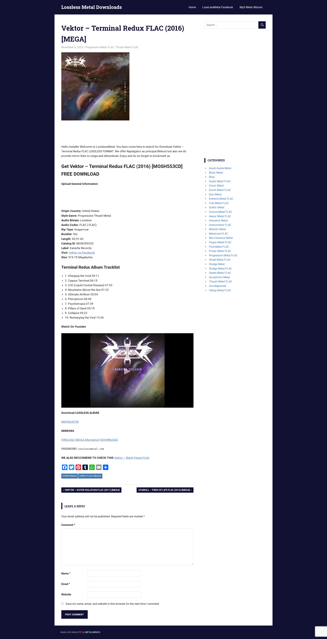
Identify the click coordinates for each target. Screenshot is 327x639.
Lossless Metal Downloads (91, 7)
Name (66, 573)
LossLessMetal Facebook (217, 7)
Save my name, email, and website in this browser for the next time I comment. (113, 603)
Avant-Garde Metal (220, 168)
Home (192, 7)
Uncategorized (217, 286)
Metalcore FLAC (218, 233)
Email (65, 584)
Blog (211, 177)
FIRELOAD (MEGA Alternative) (80, 440)
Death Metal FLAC (220, 181)
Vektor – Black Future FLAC (132, 457)
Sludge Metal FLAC (220, 268)
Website (66, 594)
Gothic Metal (216, 207)
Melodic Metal (217, 229)
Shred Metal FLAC (220, 259)
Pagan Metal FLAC (220, 242)
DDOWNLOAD (109, 440)
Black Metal (216, 172)
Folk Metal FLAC (219, 203)
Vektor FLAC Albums (90, 475)
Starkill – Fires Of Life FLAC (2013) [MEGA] (164, 490)
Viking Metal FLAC (220, 290)
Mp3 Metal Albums (251, 7)
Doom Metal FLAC (220, 190)
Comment (68, 525)
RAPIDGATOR (70, 422)
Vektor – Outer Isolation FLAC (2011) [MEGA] (92, 490)
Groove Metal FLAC (220, 211)
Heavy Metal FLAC (220, 216)
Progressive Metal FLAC (99, 47)
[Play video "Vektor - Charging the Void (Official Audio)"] (127, 370)
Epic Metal (215, 194)
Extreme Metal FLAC (221, 198)
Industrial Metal (218, 220)
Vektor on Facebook (82, 252)
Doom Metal (216, 185)
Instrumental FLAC (220, 225)
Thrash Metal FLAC (126, 47)
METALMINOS (92, 632)
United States (70, 475)
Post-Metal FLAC (219, 246)
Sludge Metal (217, 264)
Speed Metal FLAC (220, 272)
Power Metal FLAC (220, 251)
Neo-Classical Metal (221, 238)
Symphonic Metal (219, 277)
